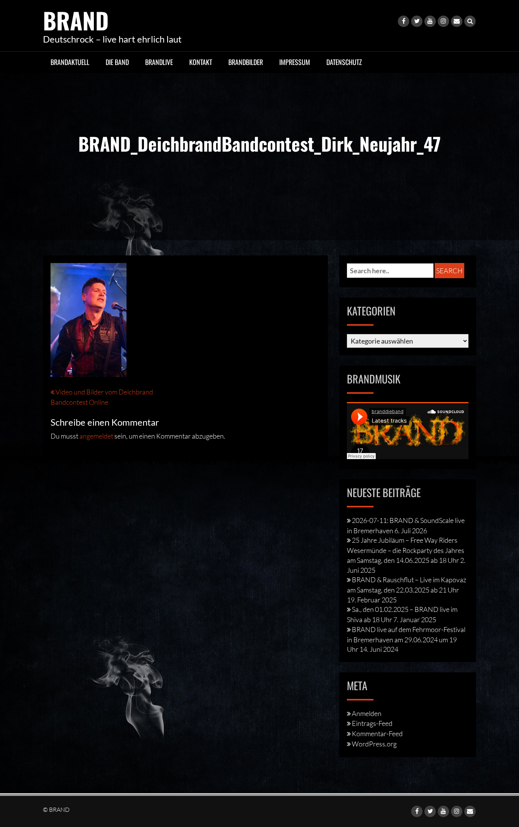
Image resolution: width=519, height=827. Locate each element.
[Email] (456, 21)
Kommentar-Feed (377, 733)
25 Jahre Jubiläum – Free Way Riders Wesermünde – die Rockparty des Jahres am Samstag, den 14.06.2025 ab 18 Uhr (405, 550)
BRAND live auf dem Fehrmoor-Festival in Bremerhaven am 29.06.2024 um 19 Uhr (406, 639)
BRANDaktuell (70, 62)
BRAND (76, 20)
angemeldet (96, 436)
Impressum (294, 62)
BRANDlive (159, 62)
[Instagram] (443, 21)
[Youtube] (430, 21)
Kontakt (200, 62)
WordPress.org (374, 744)
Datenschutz (344, 62)
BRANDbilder (245, 62)
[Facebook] (403, 21)
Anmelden (366, 713)
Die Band (117, 62)
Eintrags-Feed (372, 723)
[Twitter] (416, 21)
